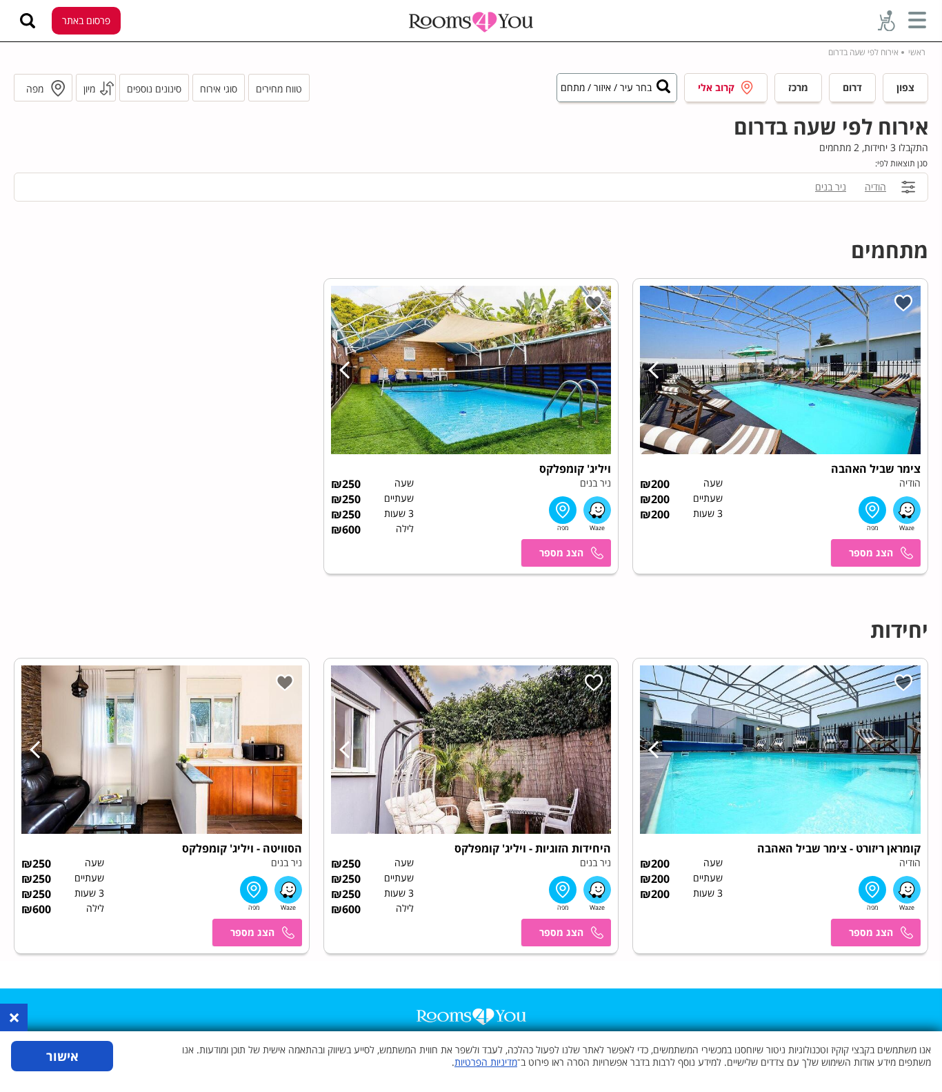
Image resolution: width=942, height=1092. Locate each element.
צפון (905, 87)
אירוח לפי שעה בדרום (863, 52)
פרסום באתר (86, 20)
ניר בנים (830, 186)
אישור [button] (62, 1056)
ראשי (916, 52)
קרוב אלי (716, 87)
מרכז (798, 87)
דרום (852, 87)
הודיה (875, 186)
